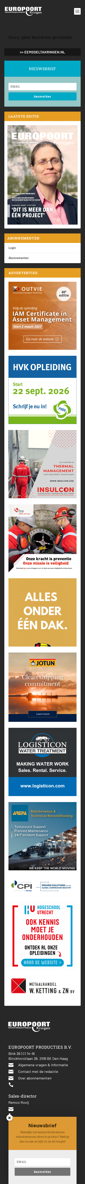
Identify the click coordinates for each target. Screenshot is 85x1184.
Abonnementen (18, 258)
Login (12, 248)
